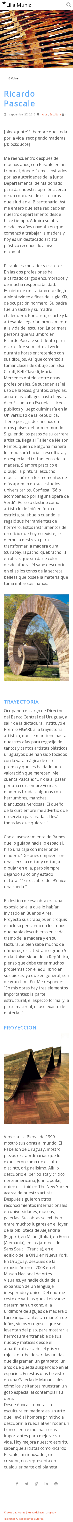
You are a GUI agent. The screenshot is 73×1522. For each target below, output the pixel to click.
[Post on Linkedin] (46, 1484)
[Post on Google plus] (36, 1484)
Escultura (55, 114)
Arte (44, 114)
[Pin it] (56, 1484)
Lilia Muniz (16, 4)
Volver (15, 78)
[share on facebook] (17, 1484)
